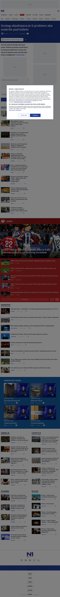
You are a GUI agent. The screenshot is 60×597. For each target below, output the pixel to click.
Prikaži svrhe (24, 115)
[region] (30, 102)
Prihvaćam (35, 115)
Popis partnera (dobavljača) (15, 110)
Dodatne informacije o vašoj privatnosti (22, 102)
